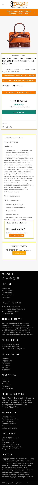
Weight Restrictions (9, 428)
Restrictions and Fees (10, 419)
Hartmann (6, 386)
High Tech (6, 365)
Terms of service (8, 295)
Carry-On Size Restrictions (12, 449)
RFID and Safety (8, 442)
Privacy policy (7, 293)
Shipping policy (8, 290)
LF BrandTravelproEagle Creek (6, 381)
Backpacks (6, 367)
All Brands (6, 370)
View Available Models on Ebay (19, 92)
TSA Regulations (8, 417)
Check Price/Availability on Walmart (18, 80)
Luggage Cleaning (9, 423)
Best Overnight (7, 440)
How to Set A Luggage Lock (12, 447)
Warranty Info (7, 314)
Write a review (19, 112)
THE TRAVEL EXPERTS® (11, 307)
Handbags (6, 363)
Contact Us (6, 297)
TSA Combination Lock (10, 444)
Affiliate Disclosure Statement (13, 309)
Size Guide (6, 426)
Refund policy (7, 288)
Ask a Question (17, 235)
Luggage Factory (12, 483)
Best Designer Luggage (10, 438)
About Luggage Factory (10, 311)
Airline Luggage (8, 421)
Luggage (5, 358)
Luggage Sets (7, 361)
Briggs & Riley (7, 388)
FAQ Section (22, 334)
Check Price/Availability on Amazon (19, 75)
